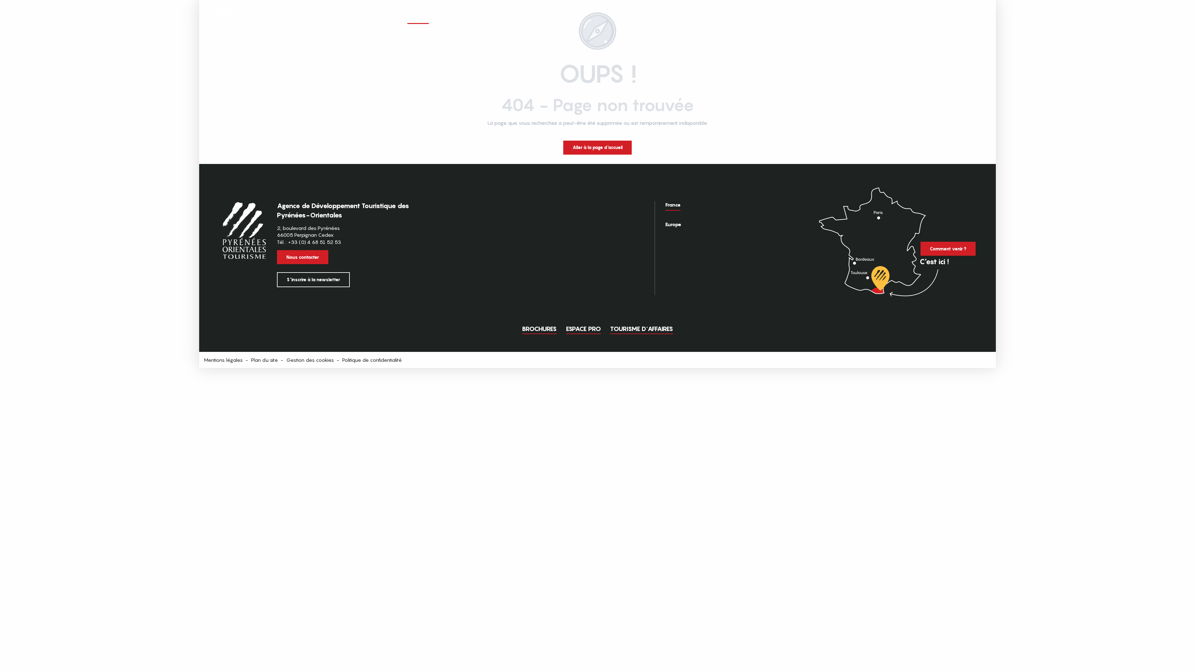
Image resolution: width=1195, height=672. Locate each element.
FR (967, 18)
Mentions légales (223, 360)
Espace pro (583, 329)
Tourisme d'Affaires (641, 329)
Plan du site (264, 360)
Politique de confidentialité (372, 360)
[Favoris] (944, 18)
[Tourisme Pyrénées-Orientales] (226, 16)
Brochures (539, 329)
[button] (979, 18)
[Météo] (956, 18)
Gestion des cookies (310, 360)
